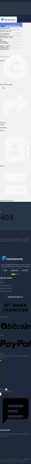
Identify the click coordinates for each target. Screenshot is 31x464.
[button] (4, 47)
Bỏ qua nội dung (4, 1)
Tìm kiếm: (2, 29)
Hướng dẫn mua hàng (6, 291)
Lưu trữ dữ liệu (4, 43)
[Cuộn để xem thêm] (0, 211)
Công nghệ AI (4, 28)
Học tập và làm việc (5, 31)
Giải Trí (2, 34)
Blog (3, 88)
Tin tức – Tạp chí (5, 46)
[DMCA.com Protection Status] (15, 274)
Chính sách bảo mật (5, 285)
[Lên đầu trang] (0, 360)
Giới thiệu (2, 282)
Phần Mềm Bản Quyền (6, 37)
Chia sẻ (2, 125)
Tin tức (2, 130)
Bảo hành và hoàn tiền (6, 288)
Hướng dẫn (3, 127)
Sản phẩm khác (4, 382)
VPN (1, 40)
